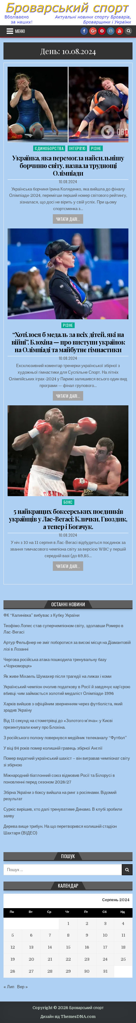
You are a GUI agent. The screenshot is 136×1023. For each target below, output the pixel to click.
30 (87, 971)
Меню (20, 31)
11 (123, 935)
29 (68, 971)
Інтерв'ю (77, 148)
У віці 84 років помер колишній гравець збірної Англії (52, 748)
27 (31, 971)
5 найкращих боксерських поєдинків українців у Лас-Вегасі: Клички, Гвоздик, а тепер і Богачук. (68, 519)
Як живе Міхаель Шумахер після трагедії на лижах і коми (57, 676)
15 (68, 947)
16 (87, 947)
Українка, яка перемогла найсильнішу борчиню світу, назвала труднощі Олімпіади (68, 165)
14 (50, 947)
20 (31, 959)
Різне (96, 148)
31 (105, 971)
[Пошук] (128, 31)
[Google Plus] (93, 31)
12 (12, 947)
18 (123, 947)
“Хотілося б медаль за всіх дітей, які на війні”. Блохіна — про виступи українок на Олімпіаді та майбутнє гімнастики (68, 342)
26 (12, 971)
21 (50, 959)
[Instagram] (110, 31)
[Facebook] (84, 31)
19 (12, 959)
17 (105, 947)
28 (50, 971)
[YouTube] (119, 31)
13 (31, 947)
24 (105, 959)
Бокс (68, 502)
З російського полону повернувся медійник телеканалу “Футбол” (65, 737)
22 (68, 959)
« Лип (8, 986)
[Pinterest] (102, 31)
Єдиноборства (49, 148)
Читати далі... (68, 219)
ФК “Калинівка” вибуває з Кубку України (41, 615)
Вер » (22, 986)
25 (123, 959)
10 (105, 935)
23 (87, 959)
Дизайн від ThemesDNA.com (68, 1016)
